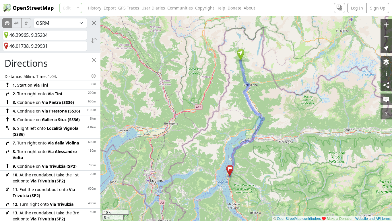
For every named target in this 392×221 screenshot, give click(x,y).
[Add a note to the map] (386, 99)
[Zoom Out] (386, 36)
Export (110, 8)
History (94, 8)
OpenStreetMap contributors (299, 218)
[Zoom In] (386, 24)
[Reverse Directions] (94, 40)
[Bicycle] (17, 23)
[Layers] (386, 62)
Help (220, 8)
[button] (240, 54)
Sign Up (377, 8)
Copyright (204, 8)
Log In (357, 8)
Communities (180, 8)
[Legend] (386, 73)
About (249, 8)
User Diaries (153, 8)
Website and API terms (373, 218)
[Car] (7, 23)
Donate (234, 8)
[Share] (386, 85)
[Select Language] (339, 8)
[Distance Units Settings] (93, 76)
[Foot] (26, 23)
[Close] (94, 23)
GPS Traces (128, 8)
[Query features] (386, 113)
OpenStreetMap (33, 7)
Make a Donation (340, 218)
